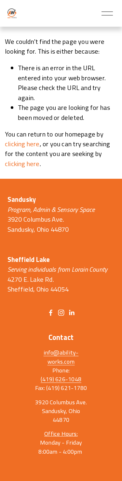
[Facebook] (50, 312)
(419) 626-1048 (61, 379)
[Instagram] (61, 312)
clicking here (22, 144)
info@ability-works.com (61, 357)
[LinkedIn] (71, 312)
